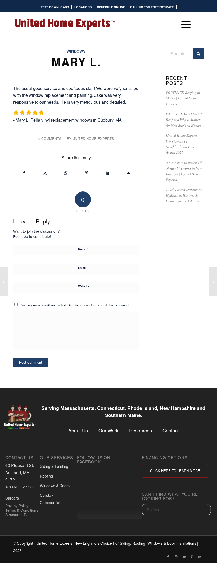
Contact (170, 430)
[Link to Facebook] (168, 556)
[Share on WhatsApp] (66, 172)
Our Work (108, 430)
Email (83, 267)
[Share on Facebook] (23, 172)
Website (83, 286)
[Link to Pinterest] (192, 556)
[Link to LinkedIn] (200, 556)
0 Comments (49, 138)
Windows (76, 51)
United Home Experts (93, 138)
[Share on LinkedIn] (107, 172)
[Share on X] (45, 172)
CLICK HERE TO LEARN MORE (175, 470)
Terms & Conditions (21, 510)
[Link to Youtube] (184, 556)
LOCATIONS (83, 7)
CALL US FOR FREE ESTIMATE (152, 7)
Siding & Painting (54, 466)
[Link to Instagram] (176, 556)
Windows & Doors (55, 485)
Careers (12, 498)
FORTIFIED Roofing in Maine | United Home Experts (183, 98)
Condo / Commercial (50, 499)
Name (83, 248)
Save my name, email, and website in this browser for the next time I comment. (75, 305)
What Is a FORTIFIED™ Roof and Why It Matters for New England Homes (184, 119)
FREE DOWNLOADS (55, 7)
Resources (140, 430)
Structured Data (18, 514)
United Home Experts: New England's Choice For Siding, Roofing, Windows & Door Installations (116, 543)
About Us (78, 430)
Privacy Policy (16, 505)
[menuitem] (55, 7)
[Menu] (183, 24)
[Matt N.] (4, 281)
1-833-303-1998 (19, 487)
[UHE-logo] (64, 24)
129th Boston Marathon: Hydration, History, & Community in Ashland (184, 195)
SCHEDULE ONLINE (111, 7)
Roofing (46, 476)
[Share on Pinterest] (86, 172)
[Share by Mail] (128, 172)
